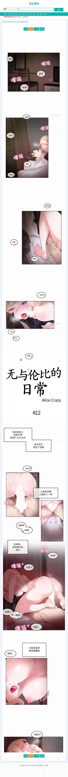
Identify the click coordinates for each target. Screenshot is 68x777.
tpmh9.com (18, 16)
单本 (37, 14)
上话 (25, 29)
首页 (5, 14)
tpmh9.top (26, 16)
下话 (42, 29)
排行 (20, 14)
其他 (45, 14)
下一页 (36, 29)
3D (31, 14)
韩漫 (23, 14)
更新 (12, 14)
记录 (9, 14)
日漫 (27, 14)
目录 (30, 29)
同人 (34, 14)
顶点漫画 (34, 3)
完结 (16, 14)
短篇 (41, 14)
